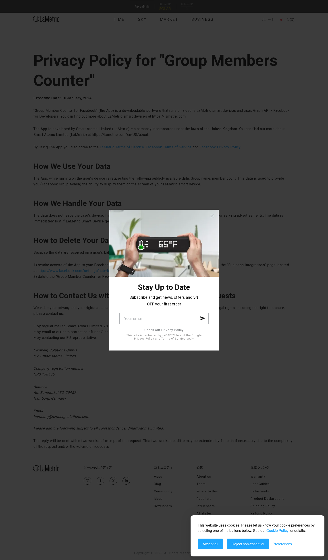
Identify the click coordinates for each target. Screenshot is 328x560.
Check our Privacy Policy (164, 330)
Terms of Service (173, 338)
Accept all (210, 543)
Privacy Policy (144, 338)
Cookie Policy (277, 530)
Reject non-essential (248, 543)
